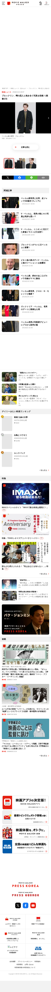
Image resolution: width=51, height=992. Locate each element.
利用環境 (20, 964)
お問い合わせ (29, 964)
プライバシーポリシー (25, 961)
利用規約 (37, 961)
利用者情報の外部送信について (25, 967)
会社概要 (12, 961)
